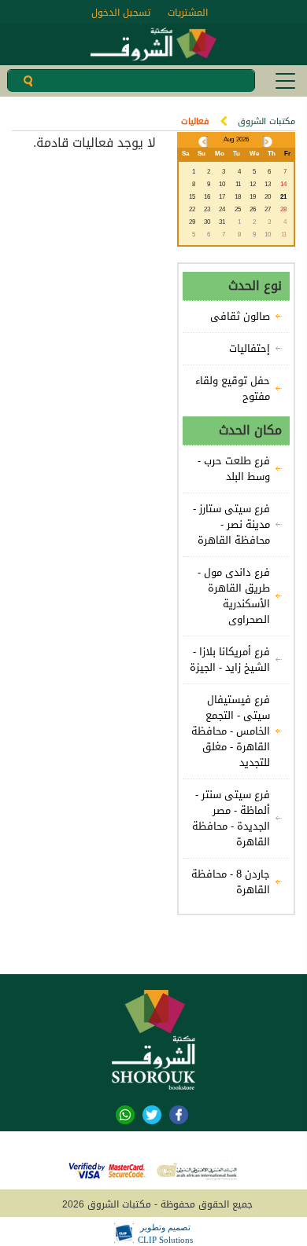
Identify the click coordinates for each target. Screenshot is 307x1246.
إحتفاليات (249, 349)
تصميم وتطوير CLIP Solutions (165, 1233)
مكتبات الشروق (266, 121)
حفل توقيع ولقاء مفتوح (232, 389)
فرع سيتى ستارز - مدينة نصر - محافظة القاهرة (231, 524)
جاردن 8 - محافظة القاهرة (230, 882)
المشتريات (188, 12)
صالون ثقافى (240, 316)
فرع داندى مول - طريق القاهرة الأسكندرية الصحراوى (234, 596)
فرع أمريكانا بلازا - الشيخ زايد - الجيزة (230, 660)
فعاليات (195, 121)
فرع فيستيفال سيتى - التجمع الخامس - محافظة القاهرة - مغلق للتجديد (230, 731)
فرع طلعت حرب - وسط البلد (234, 469)
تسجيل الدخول (120, 12)
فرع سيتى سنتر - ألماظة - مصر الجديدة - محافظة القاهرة (231, 818)
